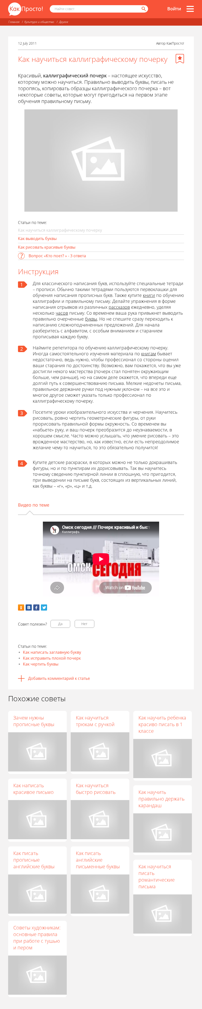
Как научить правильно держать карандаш (161, 799)
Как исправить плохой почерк (52, 658)
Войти (174, 9)
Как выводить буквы (37, 238)
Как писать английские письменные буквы (98, 860)
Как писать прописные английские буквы (33, 860)
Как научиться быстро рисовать (96, 788)
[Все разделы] (190, 9)
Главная (13, 22)
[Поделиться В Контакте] (29, 607)
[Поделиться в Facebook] (36, 607)
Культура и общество (39, 22)
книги (149, 295)
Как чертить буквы (40, 664)
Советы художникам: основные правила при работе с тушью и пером (37, 937)
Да (60, 623)
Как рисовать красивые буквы (46, 247)
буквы (91, 319)
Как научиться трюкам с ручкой (95, 721)
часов (62, 313)
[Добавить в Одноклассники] (21, 607)
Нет (84, 623)
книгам (148, 354)
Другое (63, 22)
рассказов (119, 307)
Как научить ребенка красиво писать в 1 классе (162, 724)
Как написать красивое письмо (33, 788)
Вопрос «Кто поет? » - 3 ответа (57, 255)
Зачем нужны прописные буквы (33, 721)
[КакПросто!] (25, 9)
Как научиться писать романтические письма (156, 876)
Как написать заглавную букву (52, 652)
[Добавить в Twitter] (44, 607)
